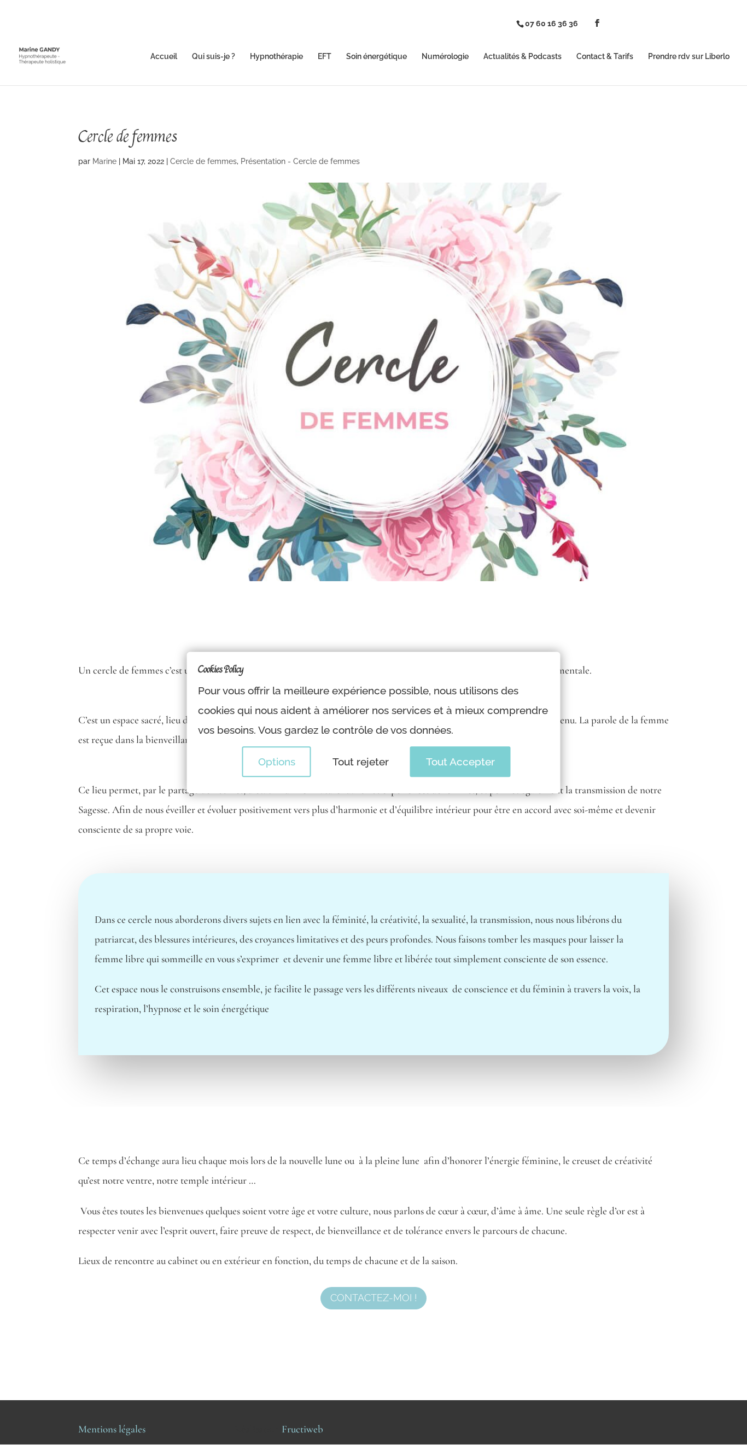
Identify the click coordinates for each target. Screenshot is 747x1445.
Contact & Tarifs (604, 56)
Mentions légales (111, 1429)
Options (276, 762)
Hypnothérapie (276, 56)
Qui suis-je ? (213, 56)
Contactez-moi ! (373, 1297)
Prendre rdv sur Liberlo (689, 56)
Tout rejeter (360, 762)
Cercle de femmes (203, 161)
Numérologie (445, 56)
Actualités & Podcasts (522, 56)
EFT (324, 56)
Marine (104, 161)
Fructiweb (302, 1429)
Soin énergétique (376, 56)
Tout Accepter (460, 762)
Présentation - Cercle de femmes (300, 161)
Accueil (163, 56)
